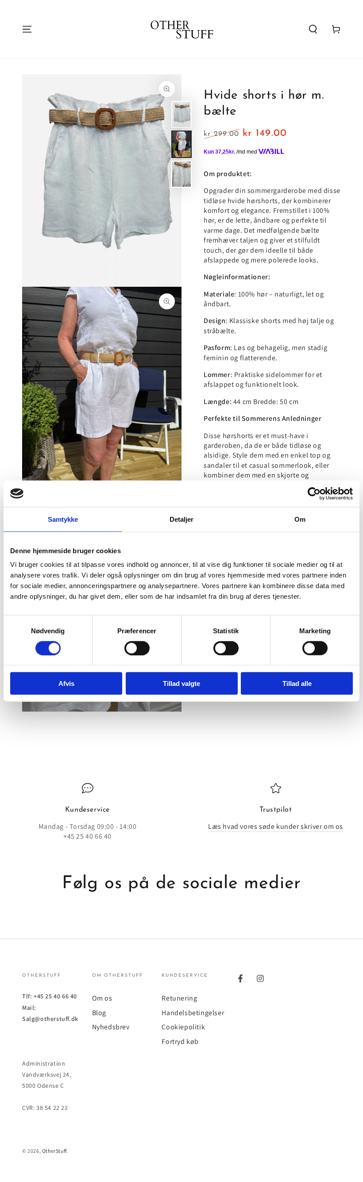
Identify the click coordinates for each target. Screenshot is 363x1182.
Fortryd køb (180, 1041)
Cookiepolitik (183, 1027)
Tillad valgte (181, 683)
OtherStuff (54, 1150)
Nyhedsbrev (111, 1027)
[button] (312, 29)
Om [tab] (299, 519)
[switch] (137, 648)
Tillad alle (297, 683)
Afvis (66, 683)
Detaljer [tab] (182, 519)
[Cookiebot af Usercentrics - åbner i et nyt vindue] (314, 493)
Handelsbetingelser (193, 1012)
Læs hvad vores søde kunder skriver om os (275, 826)
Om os (102, 998)
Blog (99, 1012)
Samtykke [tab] (63, 519)
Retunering (179, 998)
